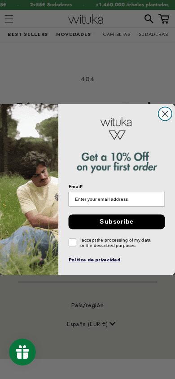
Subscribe (116, 221)
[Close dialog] (165, 113)
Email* (76, 187)
